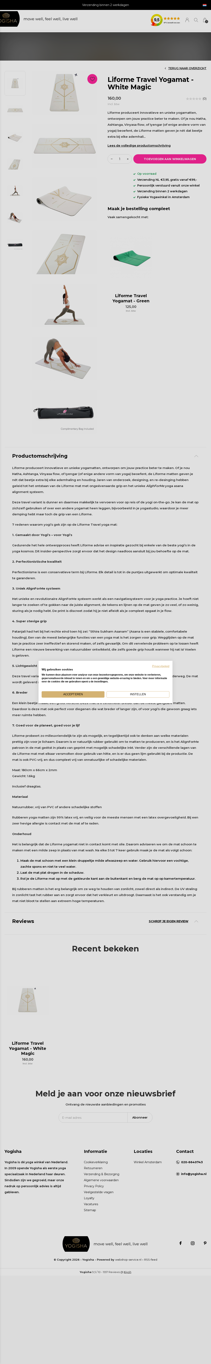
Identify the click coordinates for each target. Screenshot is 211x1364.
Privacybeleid (160, 666)
